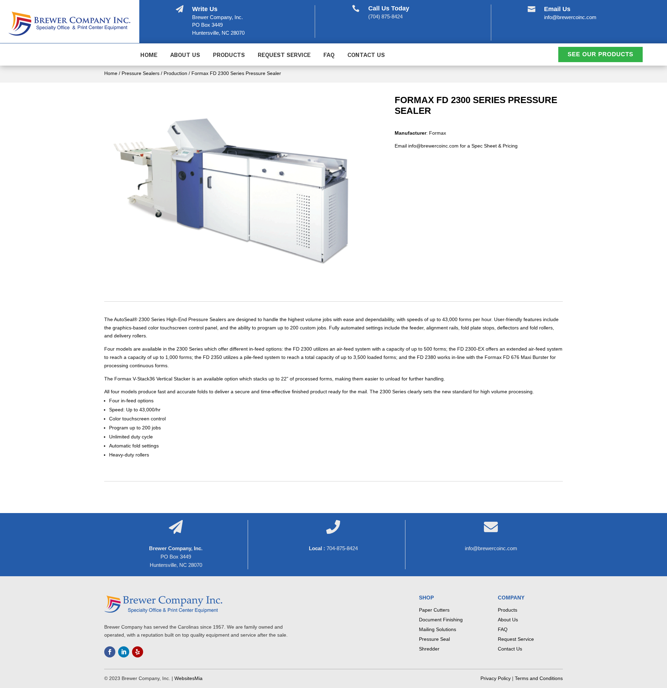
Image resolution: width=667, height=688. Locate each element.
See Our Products (600, 54)
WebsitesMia (188, 678)
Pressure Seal (434, 639)
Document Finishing (441, 619)
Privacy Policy (495, 678)
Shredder (429, 649)
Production (175, 73)
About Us (185, 55)
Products (229, 55)
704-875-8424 (342, 548)
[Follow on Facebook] (109, 651)
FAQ (329, 55)
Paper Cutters (434, 610)
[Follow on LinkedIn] (123, 651)
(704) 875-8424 (385, 16)
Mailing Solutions (437, 629)
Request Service (284, 55)
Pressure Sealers (140, 73)
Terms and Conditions (539, 678)
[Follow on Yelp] (137, 651)
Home (148, 55)
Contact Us (366, 55)
